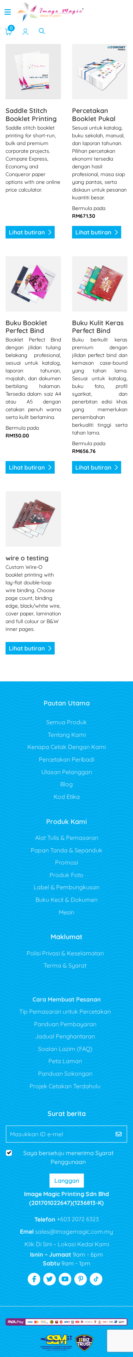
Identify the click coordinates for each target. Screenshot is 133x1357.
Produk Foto (66, 875)
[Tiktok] (96, 1279)
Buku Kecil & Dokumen (66, 899)
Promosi (66, 862)
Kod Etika (67, 796)
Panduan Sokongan (65, 1073)
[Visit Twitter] (49, 1279)
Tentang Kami (67, 734)
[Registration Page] (25, 31)
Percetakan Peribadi (66, 759)
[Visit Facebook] (34, 1279)
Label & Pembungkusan (66, 887)
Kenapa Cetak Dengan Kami (66, 746)
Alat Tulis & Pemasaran (66, 837)
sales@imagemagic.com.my (73, 1231)
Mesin (66, 912)
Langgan (66, 1180)
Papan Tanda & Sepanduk (66, 850)
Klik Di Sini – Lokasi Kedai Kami (66, 1244)
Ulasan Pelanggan (66, 772)
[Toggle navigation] (8, 12)
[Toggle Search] (42, 31)
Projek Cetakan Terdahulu (65, 1086)
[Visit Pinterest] (80, 1279)
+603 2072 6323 (77, 1219)
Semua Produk (66, 722)
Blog (66, 784)
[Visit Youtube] (65, 1279)
